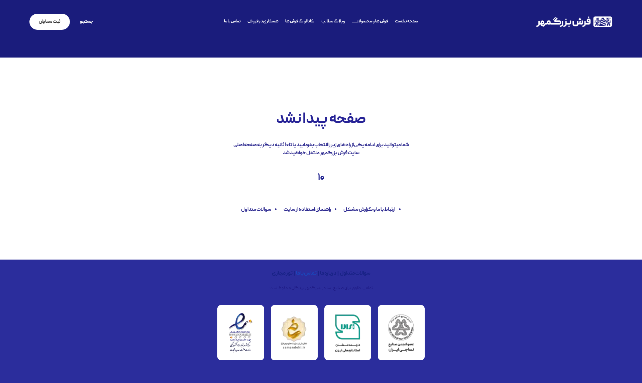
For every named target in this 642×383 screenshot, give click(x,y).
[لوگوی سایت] (574, 22)
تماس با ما (306, 273)
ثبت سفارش (50, 21)
